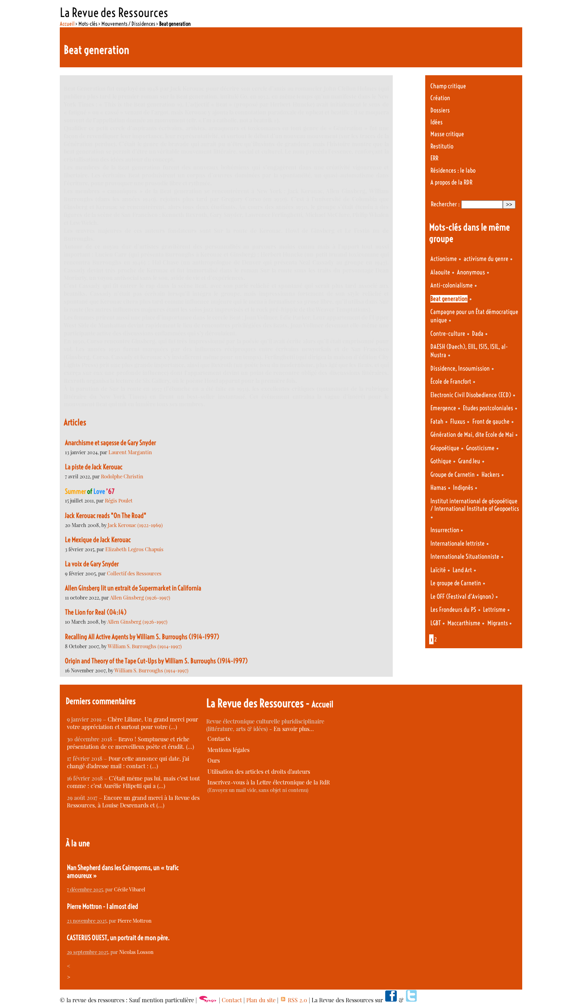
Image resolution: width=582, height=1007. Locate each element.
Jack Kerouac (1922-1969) (135, 525)
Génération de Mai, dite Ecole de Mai (472, 434)
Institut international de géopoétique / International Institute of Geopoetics (474, 504)
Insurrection (445, 530)
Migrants (498, 623)
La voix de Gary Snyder (92, 564)
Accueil (67, 23)
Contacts (218, 738)
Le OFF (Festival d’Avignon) (462, 596)
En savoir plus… (294, 729)
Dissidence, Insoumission (460, 368)
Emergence (443, 408)
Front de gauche (491, 421)
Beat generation (449, 299)
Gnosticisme (480, 448)
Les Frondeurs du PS (453, 609)
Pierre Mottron (135, 920)
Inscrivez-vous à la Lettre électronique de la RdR (268, 782)
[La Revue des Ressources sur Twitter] (411, 1000)
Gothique (440, 461)
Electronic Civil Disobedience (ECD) (470, 395)
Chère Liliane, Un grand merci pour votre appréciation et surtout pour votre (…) (132, 723)
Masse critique (447, 134)
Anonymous (471, 272)
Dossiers (440, 110)
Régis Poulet (119, 500)
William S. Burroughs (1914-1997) (145, 646)
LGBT (435, 623)
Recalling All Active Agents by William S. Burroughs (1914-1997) (142, 637)
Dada (477, 333)
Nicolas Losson (136, 951)
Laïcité (438, 570)
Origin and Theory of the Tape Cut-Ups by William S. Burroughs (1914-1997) (156, 661)
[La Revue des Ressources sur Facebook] (390, 1000)
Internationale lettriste (457, 543)
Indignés (463, 487)
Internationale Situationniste (464, 556)
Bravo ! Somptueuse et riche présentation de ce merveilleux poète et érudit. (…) (130, 742)
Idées (436, 122)
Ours (213, 760)
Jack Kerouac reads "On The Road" (105, 516)
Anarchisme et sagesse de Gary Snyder (110, 443)
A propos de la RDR (451, 182)
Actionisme (443, 259)
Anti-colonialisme (451, 285)
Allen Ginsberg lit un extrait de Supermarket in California (133, 588)
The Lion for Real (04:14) (96, 612)
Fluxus (457, 421)
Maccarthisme (463, 623)
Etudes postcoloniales (488, 408)
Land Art (462, 570)
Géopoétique (444, 448)
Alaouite (440, 272)
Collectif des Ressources (134, 573)
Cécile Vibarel (129, 889)
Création (440, 98)
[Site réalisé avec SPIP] (207, 1000)
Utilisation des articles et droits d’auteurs (258, 771)
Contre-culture (447, 333)
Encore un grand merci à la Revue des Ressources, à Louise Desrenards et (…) (133, 801)
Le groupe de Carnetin (455, 583)
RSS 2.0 (296, 1000)
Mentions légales (228, 750)
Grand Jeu (469, 461)
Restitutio (441, 146)
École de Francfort (450, 381)
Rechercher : (445, 204)
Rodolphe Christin (122, 476)
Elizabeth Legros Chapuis (134, 549)
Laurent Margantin (130, 452)
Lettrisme (494, 609)
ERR (434, 158)
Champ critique (448, 86)
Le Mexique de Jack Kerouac (98, 540)
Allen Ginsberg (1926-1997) (140, 597)
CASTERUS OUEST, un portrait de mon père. (118, 938)
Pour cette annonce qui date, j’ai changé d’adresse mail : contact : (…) (128, 762)
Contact (232, 1000)
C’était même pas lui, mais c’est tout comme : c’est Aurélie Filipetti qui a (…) (133, 782)
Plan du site (261, 1000)
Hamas (438, 487)
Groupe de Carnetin (452, 474)
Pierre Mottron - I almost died (102, 906)
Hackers (490, 474)
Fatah (436, 421)
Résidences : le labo (452, 170)
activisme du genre (486, 259)
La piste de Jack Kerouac (93, 467)
